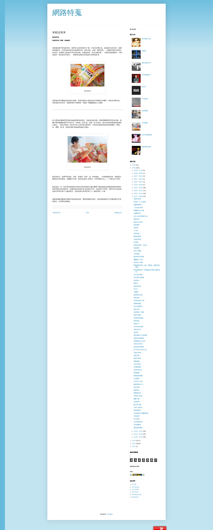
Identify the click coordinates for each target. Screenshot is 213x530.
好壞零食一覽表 (139, 312)
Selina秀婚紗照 (147, 135)
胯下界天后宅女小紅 (140, 350)
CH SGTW (135, 489)
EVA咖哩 (145, 123)
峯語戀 (136, 332)
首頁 (87, 213)
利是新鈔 (137, 321)
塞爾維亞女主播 (139, 210)
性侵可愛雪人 (138, 370)
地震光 (144, 51)
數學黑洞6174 (138, 384)
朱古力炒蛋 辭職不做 (140, 216)
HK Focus (135, 492)
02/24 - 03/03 (138, 185)
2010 (134, 446)
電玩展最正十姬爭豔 (140, 335)
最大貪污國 (137, 404)
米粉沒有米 (137, 329)
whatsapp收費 (138, 326)
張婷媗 (136, 228)
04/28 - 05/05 (138, 173)
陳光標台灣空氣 (139, 256)
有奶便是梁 (137, 239)
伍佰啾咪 (137, 378)
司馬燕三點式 (138, 396)
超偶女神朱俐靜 (139, 347)
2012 (134, 441)
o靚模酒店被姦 (138, 318)
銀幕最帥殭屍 (138, 376)
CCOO (134, 484)
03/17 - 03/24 (138, 179)
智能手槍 (137, 355)
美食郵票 (137, 225)
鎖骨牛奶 (137, 309)
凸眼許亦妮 (137, 352)
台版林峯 (137, 401)
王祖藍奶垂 (137, 367)
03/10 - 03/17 (138, 182)
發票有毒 (137, 298)
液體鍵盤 (137, 373)
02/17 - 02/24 (138, 188)
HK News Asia (136, 494)
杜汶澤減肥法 (138, 306)
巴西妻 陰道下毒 (139, 300)
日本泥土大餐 (138, 381)
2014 (134, 165)
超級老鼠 (137, 219)
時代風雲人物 (146, 39)
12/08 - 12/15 (138, 170)
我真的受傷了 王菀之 (140, 245)
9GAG (144, 87)
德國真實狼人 (138, 205)
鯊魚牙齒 (137, 387)
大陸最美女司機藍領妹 (141, 413)
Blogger (110, 514)
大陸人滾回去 (138, 407)
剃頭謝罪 (137, 248)
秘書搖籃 (137, 361)
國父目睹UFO (146, 63)
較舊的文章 (118, 213)
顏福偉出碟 (137, 286)
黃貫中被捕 (137, 315)
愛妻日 (136, 283)
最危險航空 (137, 410)
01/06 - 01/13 (138, 437)
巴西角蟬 (137, 416)
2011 (134, 443)
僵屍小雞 (137, 399)
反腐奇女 (137, 280)
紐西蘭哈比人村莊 (139, 341)
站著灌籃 (145, 111)
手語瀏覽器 (137, 425)
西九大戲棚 (137, 251)
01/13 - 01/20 (138, 434)
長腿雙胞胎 (137, 303)
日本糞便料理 (138, 422)
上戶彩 (136, 231)
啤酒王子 (137, 324)
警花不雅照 (137, 358)
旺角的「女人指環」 (140, 202)
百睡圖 (136, 292)
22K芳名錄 (137, 364)
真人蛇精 (137, 419)
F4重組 (136, 242)
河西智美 (137, 233)
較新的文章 (56, 213)
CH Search (135, 487)
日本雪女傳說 (138, 274)
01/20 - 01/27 (138, 431)
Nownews (135, 497)
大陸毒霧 (137, 254)
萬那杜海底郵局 (139, 338)
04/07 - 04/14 (138, 176)
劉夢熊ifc (137, 390)
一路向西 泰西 (138, 207)
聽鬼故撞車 (137, 236)
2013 (134, 168)
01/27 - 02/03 (138, 196)
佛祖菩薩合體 (146, 147)
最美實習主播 (138, 295)
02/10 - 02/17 (138, 190)
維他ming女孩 (138, 222)
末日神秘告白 (146, 75)
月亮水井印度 (138, 344)
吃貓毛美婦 (137, 199)
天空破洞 (145, 99)
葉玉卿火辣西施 (139, 277)
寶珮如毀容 (137, 393)
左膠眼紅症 (137, 213)
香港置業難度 (138, 428)
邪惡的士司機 (138, 262)
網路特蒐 (67, 12)
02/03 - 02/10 (138, 193)
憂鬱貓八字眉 (138, 259)
